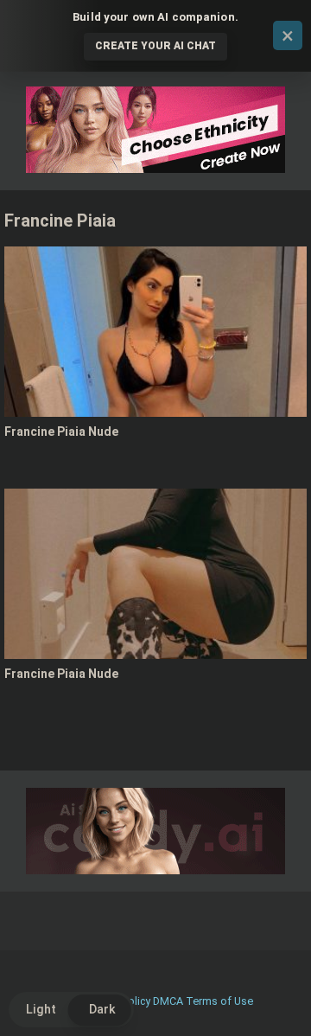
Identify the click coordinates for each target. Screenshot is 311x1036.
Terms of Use (219, 1000)
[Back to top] (279, 1001)
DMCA (168, 1000)
